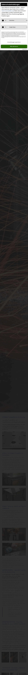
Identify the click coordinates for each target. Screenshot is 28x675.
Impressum (24, 49)
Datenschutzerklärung (8, 11)
